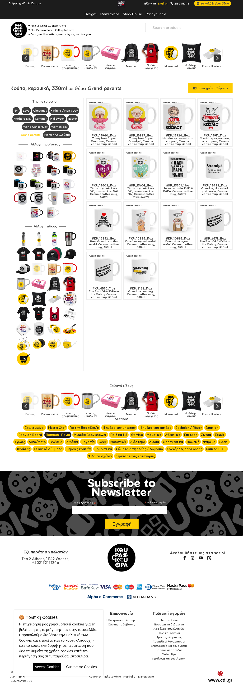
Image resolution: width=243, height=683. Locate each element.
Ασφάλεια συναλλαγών (169, 628)
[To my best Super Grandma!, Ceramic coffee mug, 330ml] (104, 117)
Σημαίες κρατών (78, 449)
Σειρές (219, 435)
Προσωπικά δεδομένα (169, 624)
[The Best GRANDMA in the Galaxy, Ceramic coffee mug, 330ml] (215, 220)
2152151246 (181, 3)
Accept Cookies (47, 667)
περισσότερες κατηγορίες (135, 456)
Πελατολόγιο (112, 676)
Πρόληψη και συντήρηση (169, 658)
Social (223, 442)
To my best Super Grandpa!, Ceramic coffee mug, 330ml (141, 139)
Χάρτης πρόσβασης (121, 624)
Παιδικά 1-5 (118, 435)
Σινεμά (206, 435)
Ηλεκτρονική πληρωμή (121, 620)
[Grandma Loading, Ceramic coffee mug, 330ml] (141, 270)
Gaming (137, 435)
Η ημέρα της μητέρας (119, 428)
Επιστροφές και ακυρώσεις (169, 645)
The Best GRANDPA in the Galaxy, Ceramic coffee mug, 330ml (104, 293)
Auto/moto (37, 442)
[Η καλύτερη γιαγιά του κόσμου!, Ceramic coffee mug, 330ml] (178, 117)
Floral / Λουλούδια (57, 134)
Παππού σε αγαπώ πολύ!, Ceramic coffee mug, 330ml (177, 243)
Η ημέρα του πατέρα (156, 428)
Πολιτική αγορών (169, 613)
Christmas (40, 110)
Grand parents (31, 134)
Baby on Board (30, 435)
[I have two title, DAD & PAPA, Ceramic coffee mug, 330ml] (178, 166)
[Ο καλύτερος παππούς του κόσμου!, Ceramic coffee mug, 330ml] (215, 117)
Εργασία (88, 442)
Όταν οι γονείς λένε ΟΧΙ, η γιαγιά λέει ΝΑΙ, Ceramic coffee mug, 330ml (103, 191)
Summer (41, 118)
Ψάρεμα (209, 442)
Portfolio (129, 676)
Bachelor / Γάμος (188, 428)
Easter (72, 118)
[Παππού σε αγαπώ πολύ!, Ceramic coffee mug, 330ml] (178, 220)
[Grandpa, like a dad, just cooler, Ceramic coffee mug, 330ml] (215, 166)
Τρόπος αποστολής (169, 650)
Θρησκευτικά (173, 442)
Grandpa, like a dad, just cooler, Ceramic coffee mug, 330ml (215, 189)
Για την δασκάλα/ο (84, 428)
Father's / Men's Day (64, 110)
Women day (59, 126)
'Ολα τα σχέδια (100, 456)
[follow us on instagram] (192, 558)
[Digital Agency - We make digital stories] (220, 677)
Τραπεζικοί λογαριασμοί (169, 641)
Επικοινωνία (121, 613)
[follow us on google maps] (208, 558)
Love (26, 110)
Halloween (57, 118)
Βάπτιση (212, 428)
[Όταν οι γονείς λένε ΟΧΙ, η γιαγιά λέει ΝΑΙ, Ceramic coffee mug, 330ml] (104, 166)
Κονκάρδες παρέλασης (184, 449)
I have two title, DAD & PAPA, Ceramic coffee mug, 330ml (178, 189)
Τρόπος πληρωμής (169, 637)
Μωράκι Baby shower (90, 435)
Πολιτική (193, 442)
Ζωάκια (72, 442)
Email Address (84, 503)
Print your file (156, 14)
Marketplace (109, 14)
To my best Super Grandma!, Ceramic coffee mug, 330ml (104, 139)
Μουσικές (154, 435)
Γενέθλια (56, 442)
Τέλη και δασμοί (169, 633)
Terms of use (169, 620)
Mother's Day (22, 118)
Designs (91, 14)
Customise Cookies (81, 667)
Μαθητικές (118, 442)
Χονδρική (95, 676)
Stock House (132, 14)
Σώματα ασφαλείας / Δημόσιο (139, 449)
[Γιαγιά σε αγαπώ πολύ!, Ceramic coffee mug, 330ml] (141, 220)
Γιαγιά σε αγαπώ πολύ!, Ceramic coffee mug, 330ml (140, 243)
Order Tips (169, 654)
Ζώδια (154, 442)
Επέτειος (190, 435)
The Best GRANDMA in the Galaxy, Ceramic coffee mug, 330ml (215, 243)
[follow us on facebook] (184, 558)
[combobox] (189, 27)
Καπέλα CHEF (216, 449)
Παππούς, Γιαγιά (58, 435)
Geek (102, 442)
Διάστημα (137, 442)
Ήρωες (20, 442)
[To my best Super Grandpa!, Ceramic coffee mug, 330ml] (141, 117)
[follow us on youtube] (200, 558)
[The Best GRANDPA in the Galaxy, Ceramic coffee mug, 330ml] (104, 270)
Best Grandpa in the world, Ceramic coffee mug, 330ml (104, 243)
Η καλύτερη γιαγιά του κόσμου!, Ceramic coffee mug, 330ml (178, 139)
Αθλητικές (172, 435)
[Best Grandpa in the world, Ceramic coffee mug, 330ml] (104, 220)
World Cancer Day (35, 126)
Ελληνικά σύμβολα (48, 449)
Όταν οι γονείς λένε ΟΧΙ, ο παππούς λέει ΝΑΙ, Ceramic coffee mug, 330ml (140, 191)
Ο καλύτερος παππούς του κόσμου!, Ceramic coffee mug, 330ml (215, 139)
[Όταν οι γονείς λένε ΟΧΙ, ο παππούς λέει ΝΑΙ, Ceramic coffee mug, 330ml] (141, 166)
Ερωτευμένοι (34, 428)
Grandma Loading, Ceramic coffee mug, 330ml (141, 293)
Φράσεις (23, 449)
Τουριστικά (103, 449)
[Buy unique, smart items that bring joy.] (18, 30)
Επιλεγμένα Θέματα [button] (212, 88)
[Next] (217, 58)
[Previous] (25, 58)
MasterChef (57, 428)
